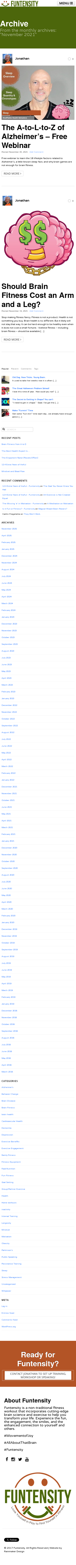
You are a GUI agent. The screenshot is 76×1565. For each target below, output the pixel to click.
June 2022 (7, 746)
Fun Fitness (8, 1175)
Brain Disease (8, 1101)
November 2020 (9, 854)
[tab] (5, 369)
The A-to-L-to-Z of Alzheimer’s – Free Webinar (34, 136)
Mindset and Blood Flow (13, 471)
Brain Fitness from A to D (14, 444)
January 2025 (8, 549)
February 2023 (8, 692)
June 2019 (7, 970)
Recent (15, 369)
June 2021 (7, 807)
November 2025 (9, 529)
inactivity (6, 1209)
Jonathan (22, 58)
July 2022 (6, 739)
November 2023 (9, 630)
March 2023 (7, 685)
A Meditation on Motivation (60, 503)
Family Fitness (9, 1155)
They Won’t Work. (32, 514)
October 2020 (8, 861)
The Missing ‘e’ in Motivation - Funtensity (23, 503)
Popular (5, 369)
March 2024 (7, 603)
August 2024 (8, 569)
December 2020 (9, 848)
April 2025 (6, 535)
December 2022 (9, 705)
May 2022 (6, 753)
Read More (12, 173)
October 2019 (8, 943)
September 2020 (10, 868)
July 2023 (6, 658)
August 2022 (8, 732)
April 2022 (6, 759)
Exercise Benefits (10, 1141)
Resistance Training (11, 1264)
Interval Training (10, 1216)
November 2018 (9, 1017)
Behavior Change (10, 1094)
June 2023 (7, 664)
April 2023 (6, 678)
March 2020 (7, 909)
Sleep (4, 1270)
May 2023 (6, 671)
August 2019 (8, 956)
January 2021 (8, 841)
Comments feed (10, 1320)
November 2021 (9, 793)
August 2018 (8, 1038)
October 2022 (8, 719)
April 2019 (6, 983)
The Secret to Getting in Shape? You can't (32, 399)
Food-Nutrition (8, 1169)
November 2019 (9, 936)
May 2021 (6, 814)
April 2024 (6, 597)
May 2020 (6, 895)
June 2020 (7, 888)
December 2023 (9, 624)
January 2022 (8, 780)
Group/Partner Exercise (13, 1189)
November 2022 (9, 712)
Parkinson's (7, 1250)
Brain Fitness (8, 1108)
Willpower (6, 1291)
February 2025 (8, 542)
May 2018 (6, 1058)
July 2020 (6, 882)
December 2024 (9, 556)
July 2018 (6, 1045)
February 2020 (8, 916)
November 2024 (9, 563)
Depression (7, 1135)
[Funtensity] (19, 3)
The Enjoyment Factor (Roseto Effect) (20, 458)
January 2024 (8, 617)
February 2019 (8, 997)
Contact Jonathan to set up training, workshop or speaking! (38, 1375)
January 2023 (8, 698)
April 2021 (6, 821)
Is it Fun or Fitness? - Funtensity (18, 509)
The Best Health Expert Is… (16, 451)
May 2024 (6, 590)
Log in (4, 1306)
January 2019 (8, 1004)
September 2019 (10, 950)
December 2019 (9, 929)
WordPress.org (9, 1326)
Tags (36, 369)
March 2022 (7, 766)
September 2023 (10, 644)
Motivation (6, 1237)
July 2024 (6, 576)
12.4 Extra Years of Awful (14, 464)
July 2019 (6, 963)
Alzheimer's (7, 1087)
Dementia (6, 1128)
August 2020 (8, 875)
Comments (26, 369)
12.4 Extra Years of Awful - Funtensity (21, 486)
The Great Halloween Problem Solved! (30, 388)
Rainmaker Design (14, 1551)
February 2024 (8, 610)
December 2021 (9, 787)
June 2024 (7, 583)
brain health (7, 1114)
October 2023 (8, 637)
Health (5, 1196)
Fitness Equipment (11, 1162)
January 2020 (8, 922)
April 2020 (6, 902)
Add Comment (36, 152)
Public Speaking (9, 1257)
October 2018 (8, 1024)
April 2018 (6, 1065)
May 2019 (6, 977)
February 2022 (8, 773)
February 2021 (8, 834)
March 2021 (7, 827)
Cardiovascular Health (12, 1121)
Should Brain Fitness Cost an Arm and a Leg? (38, 295)
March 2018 (7, 1072)
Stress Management (12, 1277)
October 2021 (8, 800)
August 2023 (8, 651)
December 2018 (9, 1011)
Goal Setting (7, 1182)
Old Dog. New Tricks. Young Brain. (29, 377)
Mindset (6, 1230)
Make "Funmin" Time (22, 410)
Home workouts (9, 1203)
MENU (64, 3)
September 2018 (10, 1031)
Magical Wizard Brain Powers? (52, 509)
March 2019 (7, 990)
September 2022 (10, 726)
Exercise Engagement (13, 1148)
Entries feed (8, 1313)
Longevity (6, 1223)
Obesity (5, 1243)
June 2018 (7, 1051)
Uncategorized (9, 1284)
